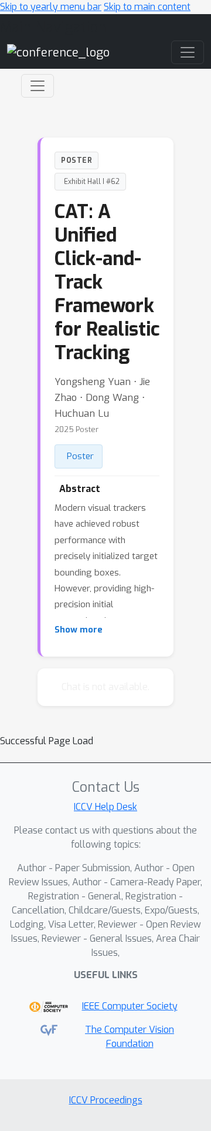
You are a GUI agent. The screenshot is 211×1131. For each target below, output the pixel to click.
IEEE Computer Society (130, 1006)
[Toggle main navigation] (187, 52)
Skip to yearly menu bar (50, 7)
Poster (80, 456)
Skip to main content (147, 7)
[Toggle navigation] (37, 86)
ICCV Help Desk (105, 807)
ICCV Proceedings (105, 1100)
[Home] (58, 52)
